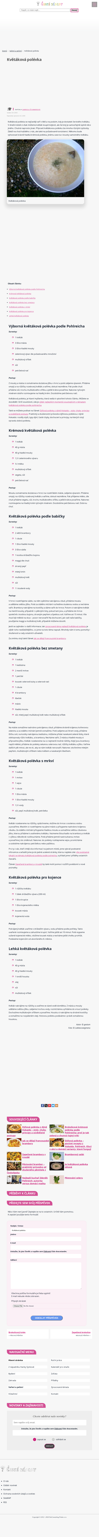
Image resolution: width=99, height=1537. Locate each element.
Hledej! (74, 10)
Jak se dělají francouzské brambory (50, 638)
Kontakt (54, 1394)
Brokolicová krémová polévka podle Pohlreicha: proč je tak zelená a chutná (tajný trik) (69, 1131)
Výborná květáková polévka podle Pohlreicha (27, 289)
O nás (6, 1481)
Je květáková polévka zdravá (76, 1165)
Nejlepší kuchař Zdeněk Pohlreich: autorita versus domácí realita (35, 1181)
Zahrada (12, 1380)
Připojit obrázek (18, 1301)
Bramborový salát (74, 1154)
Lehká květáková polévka (19, 316)
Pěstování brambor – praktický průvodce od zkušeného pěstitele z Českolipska (26, 1168)
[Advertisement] (49, 31)
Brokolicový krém (17, 1332)
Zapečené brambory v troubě (28, 864)
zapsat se (41, 1439)
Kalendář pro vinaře (60, 1367)
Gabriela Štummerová (31, 109)
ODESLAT (49, 1446)
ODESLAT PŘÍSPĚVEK (46, 1318)
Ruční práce (56, 1360)
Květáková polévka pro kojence (21, 311)
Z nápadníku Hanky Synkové (21, 1367)
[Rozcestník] (94, 4)
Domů (4, 51)
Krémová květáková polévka (20, 293)
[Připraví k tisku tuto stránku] (56, 1106)
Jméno (13, 1234)
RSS (5, 1502)
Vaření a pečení (16, 51)
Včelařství (12, 1394)
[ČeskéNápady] (49, 6)
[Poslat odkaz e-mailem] (53, 1106)
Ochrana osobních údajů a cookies (19, 1493)
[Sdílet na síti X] (46, 1106)
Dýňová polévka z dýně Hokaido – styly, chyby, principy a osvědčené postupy (27, 1131)
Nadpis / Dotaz (16, 1226)
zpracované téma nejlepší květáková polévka (65, 626)
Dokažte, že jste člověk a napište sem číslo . (38, 1251)
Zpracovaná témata (60, 1387)
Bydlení (11, 1373)
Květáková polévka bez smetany (22, 302)
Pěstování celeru (74, 1178)
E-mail (13, 1243)
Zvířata (54, 1373)
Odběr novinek (10, 1485)
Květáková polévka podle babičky (22, 298)
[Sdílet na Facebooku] (42, 1106)
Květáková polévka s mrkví (19, 307)
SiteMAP (7, 1498)
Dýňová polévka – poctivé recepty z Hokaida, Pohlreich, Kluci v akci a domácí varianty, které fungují (71, 1145)
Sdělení (13, 1260)
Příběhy (54, 1380)
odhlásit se (60, 1439)
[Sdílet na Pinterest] (49, 1106)
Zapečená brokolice (81, 1332)
